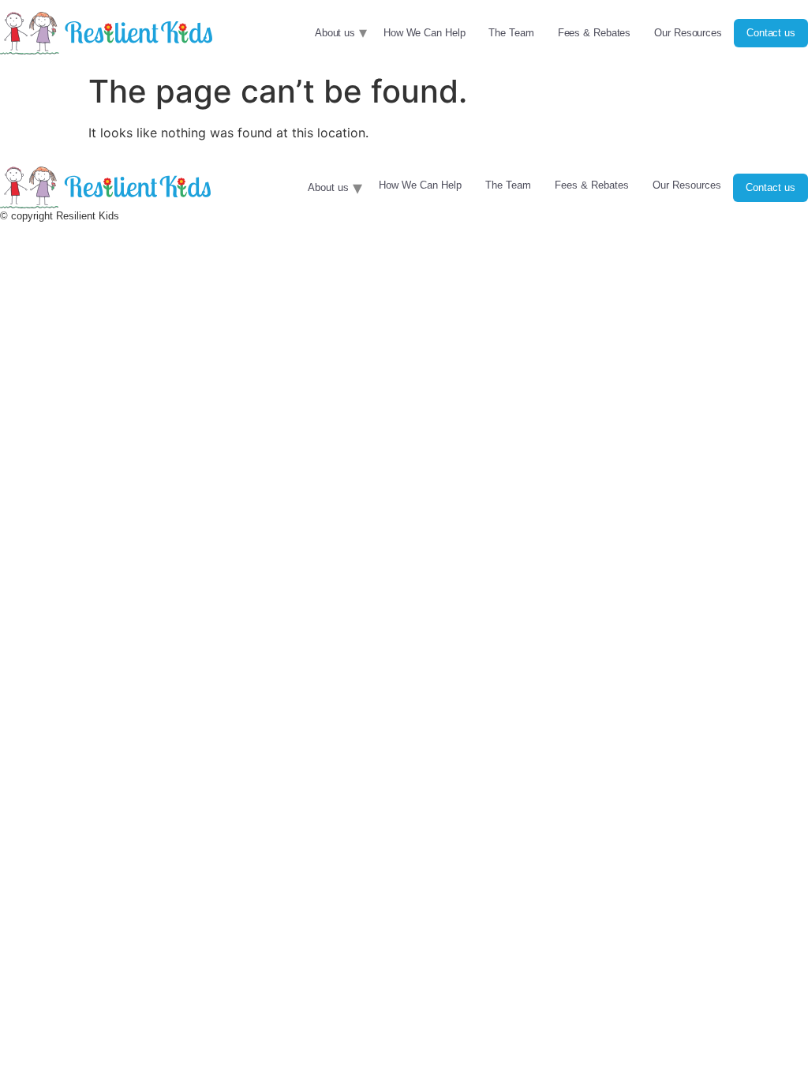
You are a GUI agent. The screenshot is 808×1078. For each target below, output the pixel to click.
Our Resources (688, 33)
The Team (510, 33)
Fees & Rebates (594, 33)
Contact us (770, 33)
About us (335, 33)
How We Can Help (424, 33)
